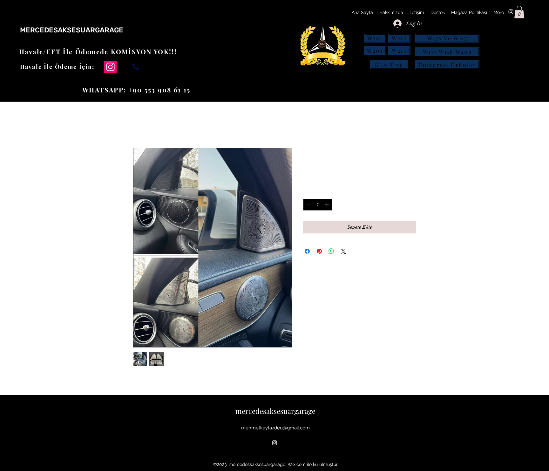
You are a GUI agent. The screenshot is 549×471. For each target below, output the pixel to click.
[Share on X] (343, 251)
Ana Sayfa (144, 125)
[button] (519, 12)
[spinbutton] (317, 204)
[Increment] (327, 204)
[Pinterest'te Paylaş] (319, 251)
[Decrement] (308, 204)
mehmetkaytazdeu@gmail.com (275, 428)
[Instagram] (110, 67)
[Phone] (135, 66)
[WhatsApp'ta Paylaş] (331, 251)
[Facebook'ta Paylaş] (307, 251)
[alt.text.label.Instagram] (511, 12)
